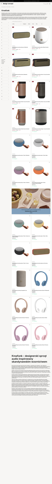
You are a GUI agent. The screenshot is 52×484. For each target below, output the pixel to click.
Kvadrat (3, 63)
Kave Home (3, 61)
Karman (3, 60)
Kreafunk (3, 62)
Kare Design (3, 59)
